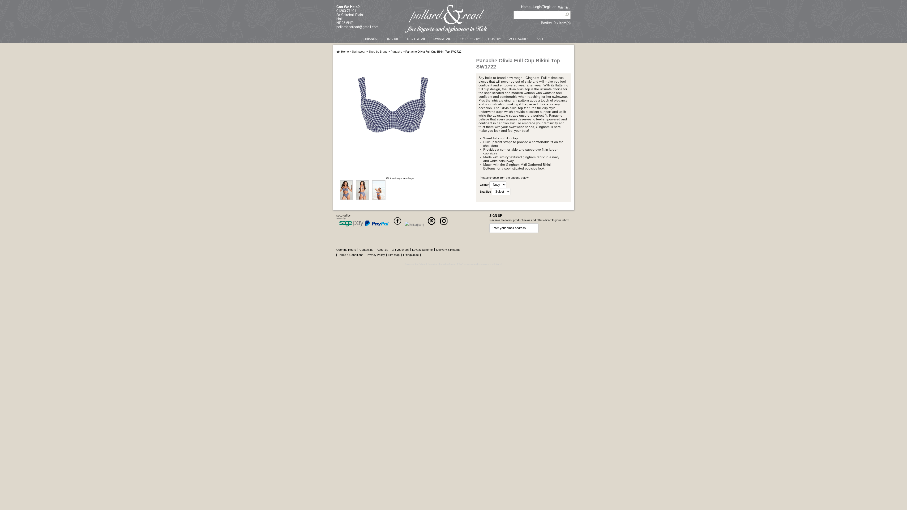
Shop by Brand (378, 51)
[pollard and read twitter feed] (414, 224)
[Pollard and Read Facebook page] (397, 224)
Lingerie (392, 39)
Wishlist (563, 7)
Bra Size (485, 191)
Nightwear (416, 39)
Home (526, 7)
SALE (540, 39)
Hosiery (494, 39)
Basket (546, 23)
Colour (484, 185)
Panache (396, 51)
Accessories (518, 39)
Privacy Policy (376, 255)
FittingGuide (411, 255)
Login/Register (544, 7)
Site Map (394, 255)
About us (382, 249)
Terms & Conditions (350, 255)
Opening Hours (346, 249)
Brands (371, 39)
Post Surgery (469, 39)
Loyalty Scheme (422, 249)
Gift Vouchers (400, 249)
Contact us (366, 249)
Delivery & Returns (448, 249)
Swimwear (441, 39)
